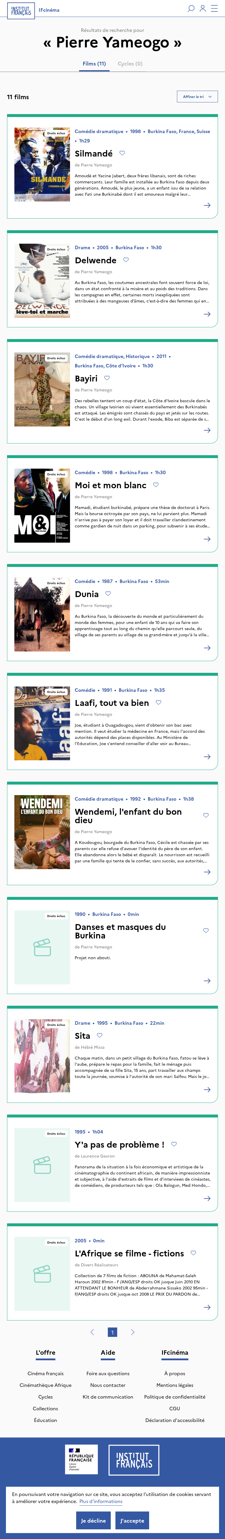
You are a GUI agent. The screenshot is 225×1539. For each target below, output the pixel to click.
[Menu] (214, 8)
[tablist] (112, 65)
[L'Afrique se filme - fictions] (207, 1307)
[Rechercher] (191, 8)
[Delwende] (207, 314)
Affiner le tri (193, 96)
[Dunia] (207, 647)
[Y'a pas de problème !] (207, 1198)
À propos (174, 1373)
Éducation (45, 1420)
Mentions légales (174, 1385)
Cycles (45, 1396)
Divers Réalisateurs (99, 1265)
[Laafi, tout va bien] (207, 756)
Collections (45, 1408)
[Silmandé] (207, 205)
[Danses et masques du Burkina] (207, 980)
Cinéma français (46, 1373)
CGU (174, 1408)
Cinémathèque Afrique (45, 1385)
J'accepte (132, 1520)
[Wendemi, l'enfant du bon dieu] (207, 872)
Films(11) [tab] (94, 63)
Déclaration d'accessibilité (174, 1420)
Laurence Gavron (98, 1156)
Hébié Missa (93, 1047)
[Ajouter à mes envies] (122, 153)
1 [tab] (112, 1332)
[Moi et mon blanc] (207, 539)
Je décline (93, 1520)
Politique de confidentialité (174, 1396)
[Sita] (207, 1089)
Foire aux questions (107, 1373)
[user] (202, 8)
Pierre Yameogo (96, 165)
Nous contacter (107, 1385)
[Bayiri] (207, 430)
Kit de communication (108, 1396)
